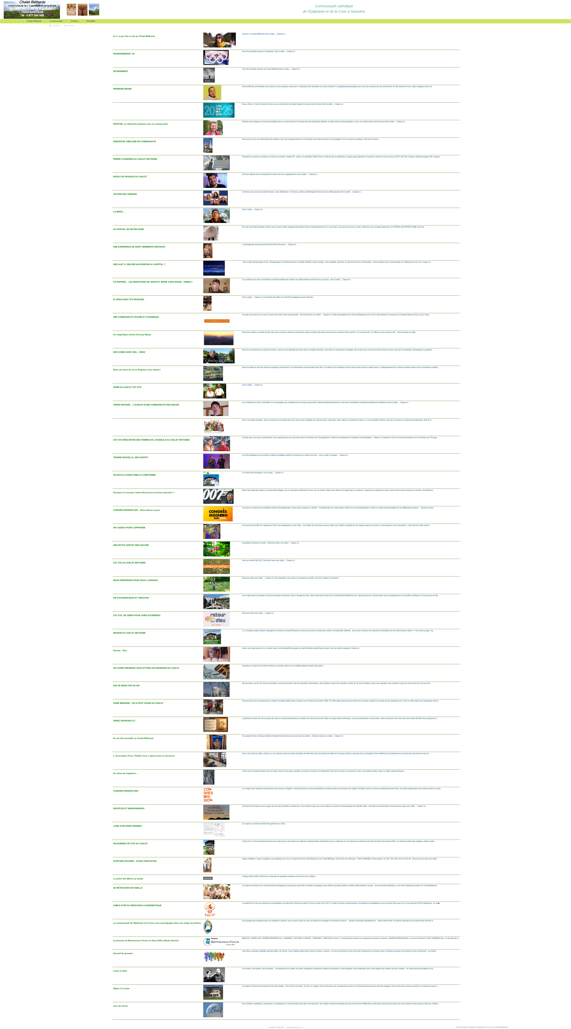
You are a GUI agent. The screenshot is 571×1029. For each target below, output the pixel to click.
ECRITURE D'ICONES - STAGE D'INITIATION (135, 861)
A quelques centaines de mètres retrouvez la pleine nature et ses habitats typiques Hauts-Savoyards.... (283, 666)
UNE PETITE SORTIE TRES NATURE (131, 545)
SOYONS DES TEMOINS (125, 194)
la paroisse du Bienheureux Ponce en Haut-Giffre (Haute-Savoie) (146, 940)
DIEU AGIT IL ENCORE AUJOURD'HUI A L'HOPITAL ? (139, 264)
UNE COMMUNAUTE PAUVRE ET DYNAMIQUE (136, 317)
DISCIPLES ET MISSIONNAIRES (128, 808)
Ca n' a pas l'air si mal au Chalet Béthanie (134, 36)
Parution (71, 25)
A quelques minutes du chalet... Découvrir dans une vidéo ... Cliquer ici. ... (271, 543)
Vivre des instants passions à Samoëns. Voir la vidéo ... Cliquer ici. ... (269, 51)
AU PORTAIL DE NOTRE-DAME (128, 229)
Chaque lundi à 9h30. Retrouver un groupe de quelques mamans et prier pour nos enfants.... (279, 876)
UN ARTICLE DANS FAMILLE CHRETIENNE (134, 475)
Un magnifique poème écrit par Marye (132, 334)
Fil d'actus (56, 25)
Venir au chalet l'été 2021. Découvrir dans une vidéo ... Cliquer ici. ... (269, 560)
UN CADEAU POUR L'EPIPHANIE (129, 527)
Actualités (90, 21)
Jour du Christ (120, 1006)
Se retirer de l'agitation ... (125, 773)
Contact (74, 21)
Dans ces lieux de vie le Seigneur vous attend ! (137, 369)
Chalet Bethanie (34, 21)
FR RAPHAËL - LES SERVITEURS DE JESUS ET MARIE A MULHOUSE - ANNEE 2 (152, 282)
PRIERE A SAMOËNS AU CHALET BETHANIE (135, 159)
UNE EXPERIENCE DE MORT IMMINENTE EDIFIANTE (139, 247)
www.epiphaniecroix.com (294, 1027)
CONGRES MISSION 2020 (125, 791)
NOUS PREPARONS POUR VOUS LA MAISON (135, 580)
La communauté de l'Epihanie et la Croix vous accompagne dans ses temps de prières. (157, 923)
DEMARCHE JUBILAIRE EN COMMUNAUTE (134, 141)
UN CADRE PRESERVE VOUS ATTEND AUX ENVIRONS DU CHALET (146, 668)
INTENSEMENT (120, 71)
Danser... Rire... (120, 650)
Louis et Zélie (120, 971)
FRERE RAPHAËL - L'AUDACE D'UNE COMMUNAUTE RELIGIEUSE (146, 405)
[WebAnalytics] (89, 1027)
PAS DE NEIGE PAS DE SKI (126, 685)
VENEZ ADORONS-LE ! (124, 720)
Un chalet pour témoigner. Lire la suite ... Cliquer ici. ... (263, 473)
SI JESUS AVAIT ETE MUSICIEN (128, 299)
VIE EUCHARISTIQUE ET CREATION (131, 598)
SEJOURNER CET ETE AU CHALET (130, 843)
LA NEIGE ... (119, 211)
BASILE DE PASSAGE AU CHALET (130, 176)
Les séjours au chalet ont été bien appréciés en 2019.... (264, 824)
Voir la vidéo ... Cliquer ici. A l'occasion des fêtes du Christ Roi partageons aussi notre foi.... (278, 297)
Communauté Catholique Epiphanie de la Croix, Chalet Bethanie (482, 1027)
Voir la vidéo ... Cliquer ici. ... (253, 209)
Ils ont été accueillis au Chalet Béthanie (133, 738)
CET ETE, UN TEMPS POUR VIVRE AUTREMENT (137, 615)
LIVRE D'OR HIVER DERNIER (127, 826)
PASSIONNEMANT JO (124, 54)
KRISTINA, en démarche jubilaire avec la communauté (140, 124)
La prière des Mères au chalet (128, 878)
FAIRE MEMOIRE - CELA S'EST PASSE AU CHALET (138, 703)
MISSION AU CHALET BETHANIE (129, 633)
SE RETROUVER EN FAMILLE (127, 888)
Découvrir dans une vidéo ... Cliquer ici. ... (259, 613)
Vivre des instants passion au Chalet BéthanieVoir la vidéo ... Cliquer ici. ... (272, 69)
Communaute (56, 21)
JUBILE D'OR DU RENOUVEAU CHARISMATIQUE (137, 905)
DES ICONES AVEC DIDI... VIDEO (129, 352)
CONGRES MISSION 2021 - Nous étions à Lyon (136, 510)
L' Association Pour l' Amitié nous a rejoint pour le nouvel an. (144, 756)
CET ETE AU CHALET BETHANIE (129, 563)
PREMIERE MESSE (122, 89)
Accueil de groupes (123, 953)
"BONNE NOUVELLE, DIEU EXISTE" (131, 457)
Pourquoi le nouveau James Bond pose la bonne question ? (143, 492)
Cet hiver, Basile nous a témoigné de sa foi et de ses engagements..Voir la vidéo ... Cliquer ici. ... (280, 174)
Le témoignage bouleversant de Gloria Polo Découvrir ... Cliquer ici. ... (270, 244)
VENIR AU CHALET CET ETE (127, 387)
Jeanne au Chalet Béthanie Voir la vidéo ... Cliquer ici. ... (264, 34)
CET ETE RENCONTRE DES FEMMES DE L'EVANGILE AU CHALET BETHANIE (151, 440)
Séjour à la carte (121, 988)
